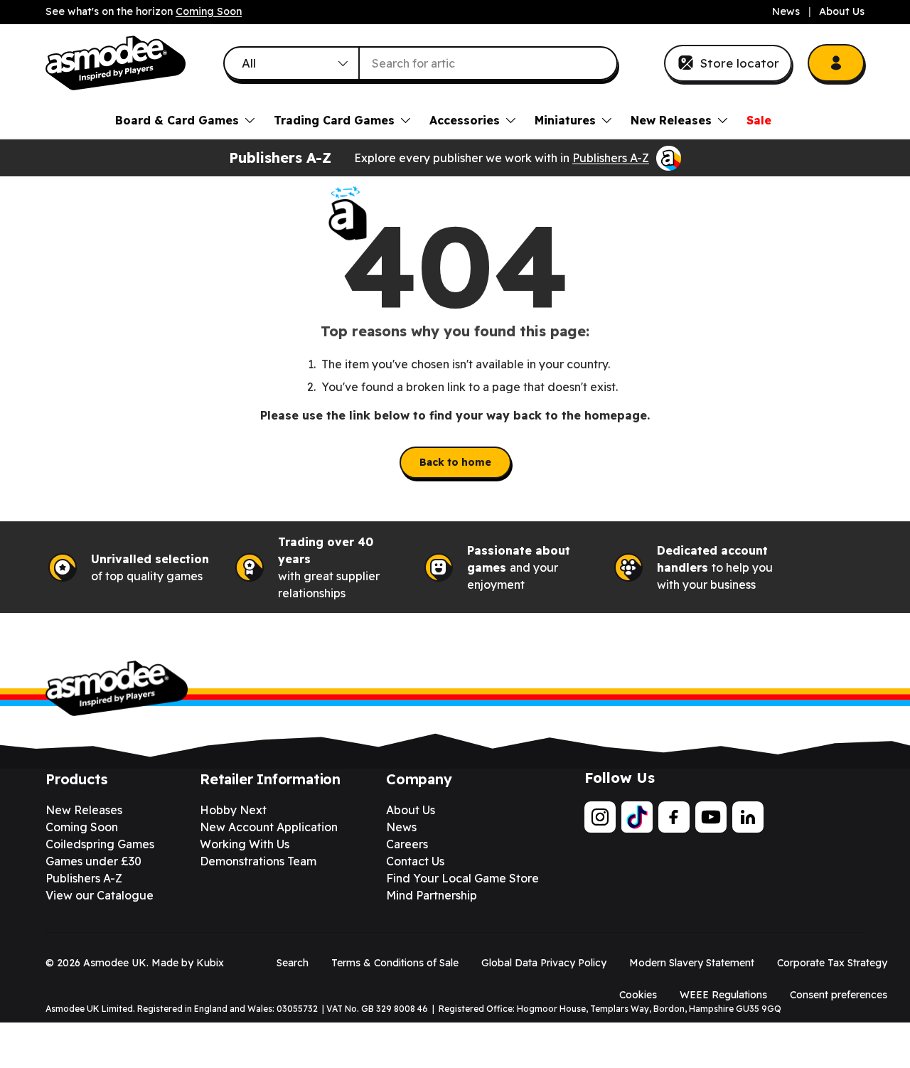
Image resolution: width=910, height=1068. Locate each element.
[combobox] (421, 63)
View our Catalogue (100, 895)
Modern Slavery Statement (691, 962)
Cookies (638, 994)
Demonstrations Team (258, 861)
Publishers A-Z (610, 158)
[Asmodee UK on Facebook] (674, 817)
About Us (841, 11)
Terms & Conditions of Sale (395, 962)
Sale (758, 120)
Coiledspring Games (100, 844)
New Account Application (269, 827)
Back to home (455, 462)
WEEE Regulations (723, 994)
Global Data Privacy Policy (543, 962)
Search (293, 962)
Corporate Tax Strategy (832, 962)
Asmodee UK (114, 962)
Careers (407, 844)
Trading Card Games (334, 120)
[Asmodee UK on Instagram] (600, 817)
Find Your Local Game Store (462, 878)
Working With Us (244, 844)
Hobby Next (233, 810)
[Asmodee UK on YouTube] (711, 817)
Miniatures (565, 120)
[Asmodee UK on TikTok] (637, 817)
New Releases (671, 120)
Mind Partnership (431, 895)
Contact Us (415, 861)
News (786, 11)
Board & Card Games (177, 120)
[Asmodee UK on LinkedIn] (748, 817)
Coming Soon (209, 11)
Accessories (464, 120)
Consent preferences (838, 994)
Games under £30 (93, 861)
